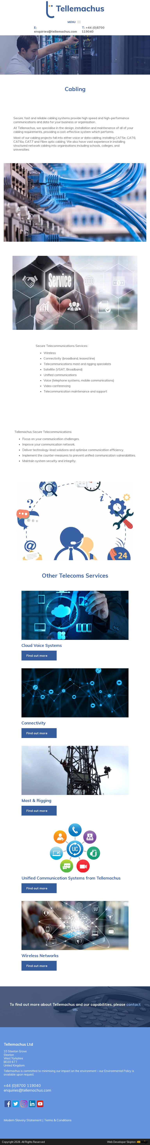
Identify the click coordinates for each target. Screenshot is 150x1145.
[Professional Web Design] (142, 1142)
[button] (72, 22)
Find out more (36, 656)
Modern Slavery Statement (23, 1120)
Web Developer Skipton (121, 1141)
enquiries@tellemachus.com (55, 31)
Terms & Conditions (57, 1120)
